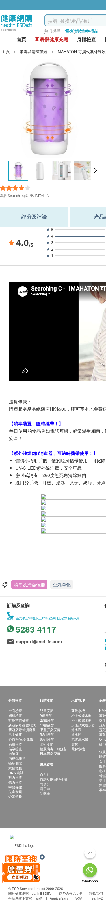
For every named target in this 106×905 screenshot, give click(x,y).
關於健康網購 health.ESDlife (30, 893)
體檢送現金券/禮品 (81, 30)
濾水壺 (76, 729)
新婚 (39, 898)
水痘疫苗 (46, 744)
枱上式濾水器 (81, 715)
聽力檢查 (15, 782)
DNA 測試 (15, 772)
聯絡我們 (96, 893)
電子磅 (45, 788)
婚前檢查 (15, 744)
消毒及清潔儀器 (29, 584)
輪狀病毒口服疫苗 (53, 748)
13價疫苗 (47, 725)
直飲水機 (78, 710)
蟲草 (102, 725)
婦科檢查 (15, 715)
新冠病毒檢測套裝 (22, 729)
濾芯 (74, 744)
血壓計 (45, 774)
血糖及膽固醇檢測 (53, 779)
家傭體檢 (15, 767)
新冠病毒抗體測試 (22, 725)
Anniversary (59, 898)
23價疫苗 (47, 720)
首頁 (21, 39)
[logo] (16, 31)
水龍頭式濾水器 (83, 725)
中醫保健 (15, 786)
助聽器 (45, 793)
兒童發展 (15, 791)
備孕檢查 (15, 748)
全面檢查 (15, 710)
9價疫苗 (46, 715)
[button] (95, 170)
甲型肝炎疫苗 (50, 729)
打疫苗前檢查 (18, 720)
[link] (22, 844)
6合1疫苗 (47, 739)
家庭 (78, 898)
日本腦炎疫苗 (50, 753)
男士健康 (15, 734)
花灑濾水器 (79, 739)
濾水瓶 (76, 734)
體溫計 (45, 784)
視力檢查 (15, 777)
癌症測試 (15, 763)
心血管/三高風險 (20, 739)
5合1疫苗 (47, 734)
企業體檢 (15, 796)
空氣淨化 (62, 584)
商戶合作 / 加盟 (70, 893)
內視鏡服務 (16, 758)
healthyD (96, 898)
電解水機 (78, 748)
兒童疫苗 (46, 710)
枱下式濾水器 (81, 720)
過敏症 (13, 753)
